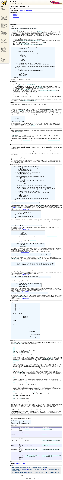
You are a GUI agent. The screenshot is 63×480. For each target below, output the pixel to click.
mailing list (46, 469)
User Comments (3, 9)
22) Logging (3, 31)
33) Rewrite (3, 44)
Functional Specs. (3, 61)
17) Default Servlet (4, 26)
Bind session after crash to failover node (19, 18)
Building (2, 56)
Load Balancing (37, 94)
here (27, 472)
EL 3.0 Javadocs (3, 51)
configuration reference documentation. (25, 10)
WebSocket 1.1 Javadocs (4, 52)
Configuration (3, 47)
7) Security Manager (4, 17)
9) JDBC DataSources (4, 19)
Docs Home (3, 7)
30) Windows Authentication (3, 41)
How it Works (15, 20)
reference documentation (25, 209)
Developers (3, 59)
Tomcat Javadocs (3, 48)
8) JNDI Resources (3, 18)
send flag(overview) (34, 141)
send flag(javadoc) (43, 141)
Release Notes (3, 46)
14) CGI (2, 23)
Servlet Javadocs (3, 49)
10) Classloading (3, 20)
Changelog (2, 57)
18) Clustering (3, 27)
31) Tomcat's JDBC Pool (4, 42)
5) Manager (3, 15)
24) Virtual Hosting (4, 33)
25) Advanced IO (3, 34)
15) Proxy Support (4, 24)
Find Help (26, 469)
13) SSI (2, 22)
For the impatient (15, 14)
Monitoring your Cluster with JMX (18, 21)
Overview (14, 16)
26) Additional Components (3, 36)
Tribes (2, 62)
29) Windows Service (4, 39)
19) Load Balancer (3, 28)
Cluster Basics (15, 15)
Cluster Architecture (16, 19)
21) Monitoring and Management (4, 30)
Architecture (3, 60)
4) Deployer (3, 14)
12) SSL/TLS (3, 21)
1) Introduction (3, 12)
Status (2, 58)
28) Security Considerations (3, 38)
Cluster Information (16, 17)
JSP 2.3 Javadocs (3, 50)
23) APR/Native (3, 32)
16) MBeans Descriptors (4, 25)
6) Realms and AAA (4, 16)
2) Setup (2, 13)
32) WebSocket (3, 43)
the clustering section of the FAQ (19, 463)
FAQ (2, 8)
